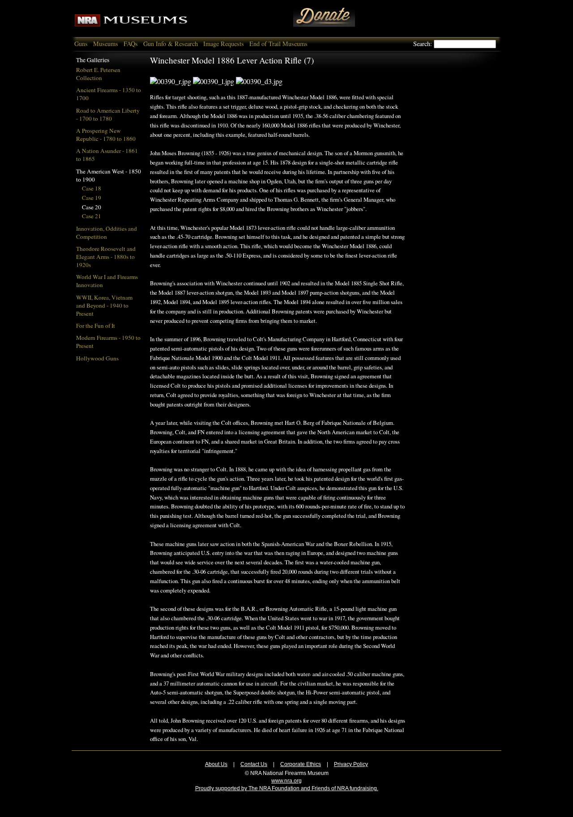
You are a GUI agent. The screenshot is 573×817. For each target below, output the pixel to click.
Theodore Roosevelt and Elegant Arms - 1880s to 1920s (106, 257)
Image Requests (223, 43)
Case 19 (91, 198)
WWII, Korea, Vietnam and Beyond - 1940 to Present (104, 305)
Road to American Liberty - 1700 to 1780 (108, 114)
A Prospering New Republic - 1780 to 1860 (106, 135)
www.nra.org (286, 781)
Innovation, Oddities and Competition (106, 232)
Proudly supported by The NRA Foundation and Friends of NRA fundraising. (286, 788)
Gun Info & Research (170, 43)
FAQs (131, 43)
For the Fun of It (95, 326)
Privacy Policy (351, 764)
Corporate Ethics (300, 764)
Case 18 (91, 188)
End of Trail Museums (278, 43)
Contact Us (253, 764)
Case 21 (91, 216)
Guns (81, 43)
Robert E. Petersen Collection (98, 74)
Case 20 (91, 207)
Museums (105, 43)
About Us (216, 764)
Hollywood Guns (97, 358)
